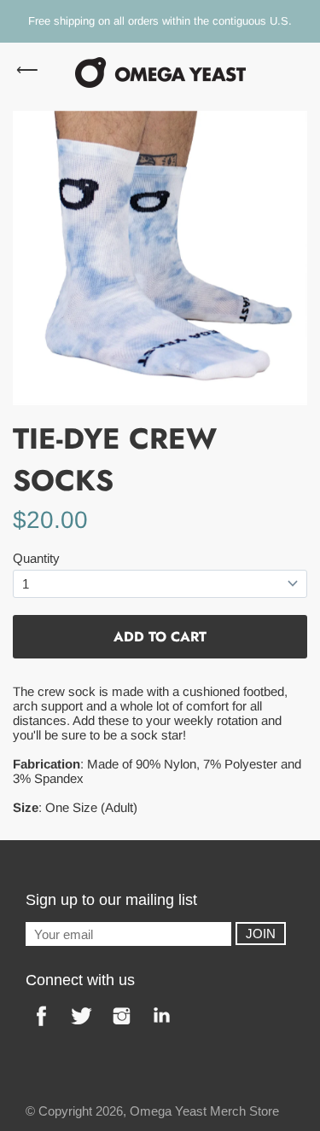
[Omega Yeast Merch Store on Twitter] (81, 1028)
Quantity (36, 558)
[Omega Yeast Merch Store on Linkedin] (161, 1028)
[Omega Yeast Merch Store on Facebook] (41, 1028)
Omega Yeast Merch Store (204, 1111)
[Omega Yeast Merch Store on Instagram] (121, 1028)
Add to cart (160, 637)
